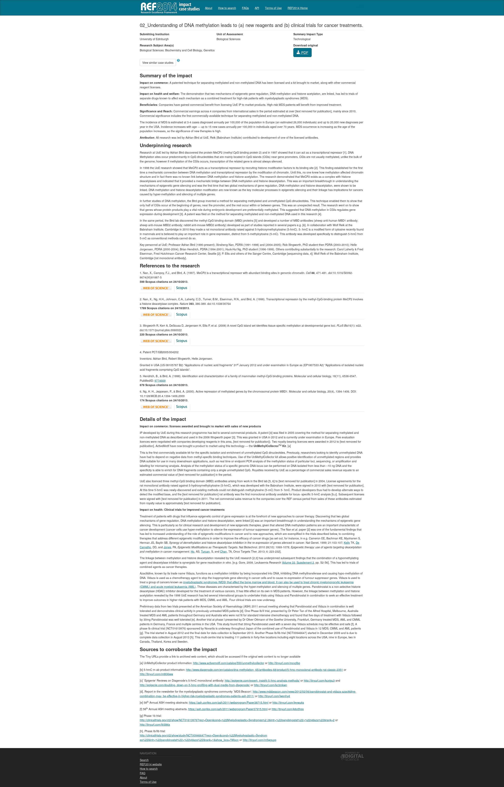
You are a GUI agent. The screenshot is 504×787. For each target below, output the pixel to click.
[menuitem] (208, 7)
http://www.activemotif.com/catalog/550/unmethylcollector (228, 663)
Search (144, 760)
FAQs (245, 8)
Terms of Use (273, 8)
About (208, 8)
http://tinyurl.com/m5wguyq (259, 740)
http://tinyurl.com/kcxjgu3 (319, 680)
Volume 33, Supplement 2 (298, 562)
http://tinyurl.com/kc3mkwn (270, 685)
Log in (360, 6)
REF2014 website (151, 764)
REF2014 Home (298, 8)
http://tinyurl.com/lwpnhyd (274, 696)
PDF (304, 52)
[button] (178, 60)
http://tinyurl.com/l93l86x (155, 724)
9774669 (160, 380)
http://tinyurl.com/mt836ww (156, 674)
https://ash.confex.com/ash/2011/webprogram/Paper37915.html (228, 709)
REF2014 (169, 7)
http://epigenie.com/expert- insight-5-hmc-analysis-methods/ (262, 680)
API (257, 8)
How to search (227, 8)
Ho (192, 551)
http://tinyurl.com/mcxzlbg (284, 663)
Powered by (352, 752)
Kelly (347, 543)
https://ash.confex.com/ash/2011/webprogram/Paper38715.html (228, 702)
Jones (167, 547)
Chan (223, 551)
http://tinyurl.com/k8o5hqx (288, 709)
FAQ (142, 773)
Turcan (205, 551)
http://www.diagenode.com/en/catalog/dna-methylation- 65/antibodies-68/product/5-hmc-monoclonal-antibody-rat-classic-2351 (264, 670)
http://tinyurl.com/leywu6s (288, 702)
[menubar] (256, 7)
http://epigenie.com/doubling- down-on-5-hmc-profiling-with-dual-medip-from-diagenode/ (195, 685)
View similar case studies (157, 63)
